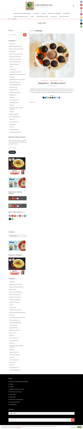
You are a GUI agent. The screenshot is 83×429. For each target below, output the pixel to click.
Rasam (11, 105)
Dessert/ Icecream (44, 80)
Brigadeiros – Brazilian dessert (52, 83)
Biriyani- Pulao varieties (15, 54)
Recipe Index (36, 13)
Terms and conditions (64, 16)
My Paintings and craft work (16, 79)
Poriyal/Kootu (13, 102)
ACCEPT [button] (79, 427)
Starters (11, 119)
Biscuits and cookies (14, 56)
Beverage (12, 51)
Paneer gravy (13, 87)
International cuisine (54, 80)
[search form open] (73, 5)
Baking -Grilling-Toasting (15, 49)
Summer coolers (13, 122)
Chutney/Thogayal (14, 61)
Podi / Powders (13, 100)
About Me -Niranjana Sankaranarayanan (22, 13)
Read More (31, 102)
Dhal (11, 66)
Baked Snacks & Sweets (15, 46)
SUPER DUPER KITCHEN (44, 5)
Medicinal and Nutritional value (21, 16)
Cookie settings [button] (73, 427)
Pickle (11, 97)
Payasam (12, 95)
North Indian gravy (14, 82)
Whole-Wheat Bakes (14, 132)
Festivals (44, 13)
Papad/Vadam (13, 89)
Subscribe (12, 152)
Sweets (61, 80)
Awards (32, 16)
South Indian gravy (14, 116)
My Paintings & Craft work (42, 16)
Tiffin (11, 127)
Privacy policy (54, 16)
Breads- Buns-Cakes (14, 59)
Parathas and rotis (14, 92)
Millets (11, 77)
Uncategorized (13, 129)
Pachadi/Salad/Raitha (14, 84)
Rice (11, 111)
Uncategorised (66, 13)
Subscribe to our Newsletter (54, 13)
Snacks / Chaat (13, 114)
